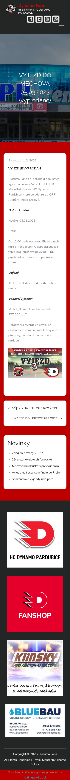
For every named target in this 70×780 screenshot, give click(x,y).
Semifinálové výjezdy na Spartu (33, 479)
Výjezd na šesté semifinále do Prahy (36, 472)
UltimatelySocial (35, 777)
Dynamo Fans (31, 5)
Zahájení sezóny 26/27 (27, 453)
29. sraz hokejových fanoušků (32, 459)
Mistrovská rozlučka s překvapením (35, 466)
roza (16, 160)
